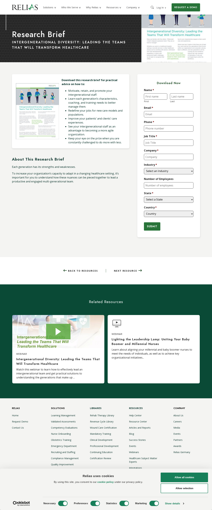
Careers (177, 421)
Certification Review (100, 458)
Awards (177, 446)
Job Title (150, 136)
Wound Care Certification (103, 427)
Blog (131, 433)
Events (132, 446)
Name (149, 90)
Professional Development (104, 446)
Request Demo (20, 421)
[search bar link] (153, 7)
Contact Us (18, 427)
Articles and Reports (140, 427)
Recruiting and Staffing (63, 452)
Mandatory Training (100, 433)
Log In (161, 7)
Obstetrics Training (61, 439)
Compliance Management (65, 458)
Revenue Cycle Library (101, 421)
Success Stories (137, 439)
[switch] (95, 503)
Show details (172, 503)
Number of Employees (158, 179)
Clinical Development (101, 439)
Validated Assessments (63, 421)
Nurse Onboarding (61, 433)
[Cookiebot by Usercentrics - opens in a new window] (21, 503)
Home (15, 415)
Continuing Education (101, 452)
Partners (178, 439)
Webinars (134, 452)
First (146, 101)
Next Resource (125, 270)
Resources (136, 408)
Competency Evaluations (64, 427)
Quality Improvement (62, 464)
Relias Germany (181, 452)
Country (150, 207)
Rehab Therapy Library (102, 415)
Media (176, 427)
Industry (150, 165)
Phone (149, 122)
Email (148, 108)
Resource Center (138, 421)
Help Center (135, 415)
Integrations (135, 467)
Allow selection (184, 488)
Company (151, 150)
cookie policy (105, 482)
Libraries (95, 408)
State (148, 193)
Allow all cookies (184, 477)
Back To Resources (83, 270)
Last (172, 101)
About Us (178, 415)
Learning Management (63, 415)
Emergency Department (64, 446)
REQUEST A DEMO (185, 7)
